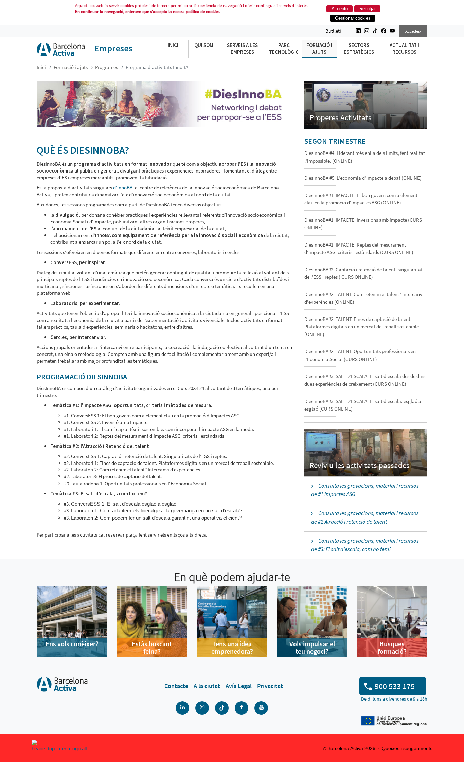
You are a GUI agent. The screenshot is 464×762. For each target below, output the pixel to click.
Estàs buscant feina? (152, 647)
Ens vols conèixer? (72, 643)
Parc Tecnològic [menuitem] (284, 48)
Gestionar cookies (353, 18)
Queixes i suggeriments (407, 748)
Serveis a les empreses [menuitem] (242, 48)
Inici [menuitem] (173, 45)
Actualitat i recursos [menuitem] (404, 48)
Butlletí (333, 31)
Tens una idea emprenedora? (232, 647)
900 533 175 (395, 686)
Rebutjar (367, 8)
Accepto (340, 8)
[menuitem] (176, 686)
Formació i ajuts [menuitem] (319, 48)
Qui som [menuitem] (203, 45)
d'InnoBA (122, 187)
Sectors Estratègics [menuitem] (359, 48)
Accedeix (413, 31)
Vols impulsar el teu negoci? (312, 647)
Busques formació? (392, 647)
